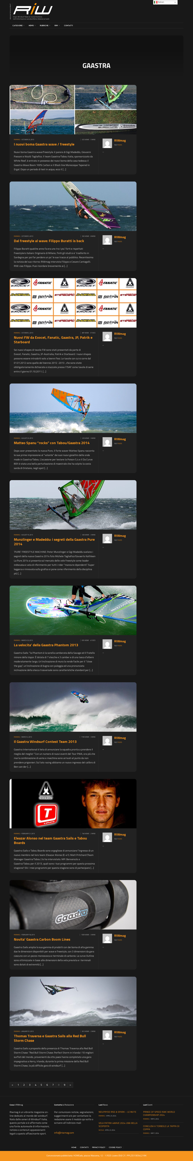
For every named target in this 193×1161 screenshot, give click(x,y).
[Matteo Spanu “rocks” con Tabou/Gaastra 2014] (75, 408)
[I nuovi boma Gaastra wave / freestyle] (75, 109)
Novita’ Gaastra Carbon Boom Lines (42, 939)
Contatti (68, 25)
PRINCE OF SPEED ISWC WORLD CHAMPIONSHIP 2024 (159, 1113)
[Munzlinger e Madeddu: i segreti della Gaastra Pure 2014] (75, 505)
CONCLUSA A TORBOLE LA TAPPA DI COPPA (161, 1127)
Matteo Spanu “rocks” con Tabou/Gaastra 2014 (52, 443)
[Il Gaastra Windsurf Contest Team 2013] (75, 707)
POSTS (120, 145)
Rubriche (44, 25)
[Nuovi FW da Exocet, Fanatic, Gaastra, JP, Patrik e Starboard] (75, 302)
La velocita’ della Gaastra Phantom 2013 (46, 645)
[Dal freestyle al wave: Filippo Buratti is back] (75, 206)
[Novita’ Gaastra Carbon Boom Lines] (75, 904)
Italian (160, 2)
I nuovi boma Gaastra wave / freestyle (44, 144)
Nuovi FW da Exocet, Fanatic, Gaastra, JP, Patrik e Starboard (53, 340)
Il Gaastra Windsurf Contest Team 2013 (45, 741)
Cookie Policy (115, 1147)
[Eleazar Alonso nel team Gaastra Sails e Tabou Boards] (75, 803)
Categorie (17, 25)
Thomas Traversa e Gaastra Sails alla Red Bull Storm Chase (50, 1038)
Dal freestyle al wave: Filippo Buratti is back (49, 241)
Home (73, 1147)
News (31, 25)
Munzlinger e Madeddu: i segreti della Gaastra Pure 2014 (54, 542)
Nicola (101, 1130)
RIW (56, 25)
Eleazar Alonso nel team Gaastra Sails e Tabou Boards (50, 840)
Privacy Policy (98, 1147)
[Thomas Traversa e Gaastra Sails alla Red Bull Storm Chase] (75, 1001)
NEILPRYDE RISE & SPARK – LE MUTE (117, 1112)
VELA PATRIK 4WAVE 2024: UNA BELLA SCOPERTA (118, 1124)
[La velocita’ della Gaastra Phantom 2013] (75, 610)
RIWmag (17, 139)
